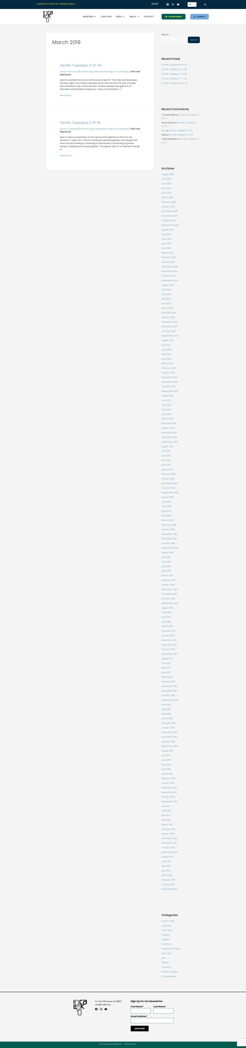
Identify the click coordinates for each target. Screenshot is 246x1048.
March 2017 (167, 677)
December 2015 (169, 732)
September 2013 (169, 852)
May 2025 (166, 243)
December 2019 (169, 534)
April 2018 (166, 621)
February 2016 (168, 723)
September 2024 (170, 280)
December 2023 (169, 321)
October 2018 (168, 598)
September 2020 (169, 492)
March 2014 (167, 824)
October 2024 (168, 275)
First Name (136, 1006)
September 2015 (169, 746)
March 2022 (167, 418)
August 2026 (167, 174)
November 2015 (169, 736)
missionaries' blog (103, 71)
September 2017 (169, 653)
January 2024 (168, 317)
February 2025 (168, 257)
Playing (165, 962)
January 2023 (168, 372)
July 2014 (165, 806)
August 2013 (167, 856)
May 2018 (166, 617)
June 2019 (166, 561)
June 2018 (166, 612)
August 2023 (167, 340)
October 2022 (168, 386)
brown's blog (86, 71)
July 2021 (165, 451)
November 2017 (169, 644)
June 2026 (166, 183)
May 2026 (166, 188)
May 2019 (165, 566)
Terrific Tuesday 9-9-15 (180, 130)
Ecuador (165, 934)
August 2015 (167, 750)
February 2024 (168, 312)
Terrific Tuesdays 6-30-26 (174, 83)
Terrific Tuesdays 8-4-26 (174, 69)
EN (190, 4)
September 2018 (169, 603)
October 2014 (168, 796)
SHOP (154, 4)
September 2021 (169, 441)
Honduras (166, 944)
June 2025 (166, 238)
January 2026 (168, 206)
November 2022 (169, 381)
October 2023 (168, 331)
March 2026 (167, 197)
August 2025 (167, 229)
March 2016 (167, 718)
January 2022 (168, 428)
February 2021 (168, 474)
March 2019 (167, 575)
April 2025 (166, 248)
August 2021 (167, 446)
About (132, 16)
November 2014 (169, 792)
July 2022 (166, 400)
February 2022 (168, 423)
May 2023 (166, 354)
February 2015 (168, 778)
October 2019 (168, 543)
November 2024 (169, 271)
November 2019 (169, 538)
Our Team (106, 16)
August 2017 (167, 658)
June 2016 (166, 704)
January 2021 (167, 478)
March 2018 (167, 626)
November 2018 (169, 594)
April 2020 (166, 515)
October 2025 (168, 220)
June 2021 (166, 455)
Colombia (166, 925)
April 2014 (166, 819)
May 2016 (166, 709)
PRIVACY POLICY (130, 1044)
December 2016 (169, 686)
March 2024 (167, 308)
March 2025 (167, 252)
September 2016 (169, 700)
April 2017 (166, 672)
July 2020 (166, 501)
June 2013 (166, 861)
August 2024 (167, 285)
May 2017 (166, 667)
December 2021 (169, 432)
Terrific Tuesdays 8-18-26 (174, 64)
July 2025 (166, 234)
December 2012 (169, 889)
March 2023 (167, 363)
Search (165, 34)
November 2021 (169, 437)
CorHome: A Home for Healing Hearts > (56, 3)
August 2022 (167, 395)
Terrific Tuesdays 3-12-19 (80, 122)
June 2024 (166, 294)
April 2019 (166, 570)
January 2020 (168, 529)
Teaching (166, 967)
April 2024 (166, 303)
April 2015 (166, 769)
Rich (163, 130)
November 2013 (169, 843)
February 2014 (168, 829)
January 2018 (168, 635)
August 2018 (167, 607)
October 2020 (168, 487)
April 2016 (166, 713)
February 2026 (168, 202)
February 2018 (168, 630)
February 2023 (168, 368)
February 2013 (168, 879)
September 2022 (169, 391)
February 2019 (168, 580)
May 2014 (166, 815)
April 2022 (166, 414)
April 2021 (166, 464)
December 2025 (169, 211)
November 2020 (169, 483)
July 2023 (166, 345)
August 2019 (167, 552)
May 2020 (166, 511)
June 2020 (166, 506)
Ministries (88, 16)
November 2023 (169, 326)
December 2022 (169, 377)
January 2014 (168, 833)
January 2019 (167, 584)
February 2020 (168, 524)
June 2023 (166, 349)
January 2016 (168, 727)
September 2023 (169, 335)
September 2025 (169, 225)
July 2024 (166, 289)
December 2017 (169, 640)
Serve (119, 16)
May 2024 (166, 298)
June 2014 (166, 810)
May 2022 (166, 409)
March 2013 (167, 875)
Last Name (159, 1006)
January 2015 (168, 783)
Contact (149, 16)
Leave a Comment (69, 71)
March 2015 (167, 773)
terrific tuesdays (121, 71)
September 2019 (169, 547)
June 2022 (166, 404)
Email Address (138, 1016)
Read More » (66, 95)
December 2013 (169, 838)
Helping (165, 939)
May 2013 (165, 866)
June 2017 (166, 663)
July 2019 (165, 557)
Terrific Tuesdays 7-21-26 (174, 73)
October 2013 (168, 847)
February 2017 (168, 681)
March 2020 (167, 520)
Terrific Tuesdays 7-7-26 (173, 78)
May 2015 (166, 764)
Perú (163, 957)
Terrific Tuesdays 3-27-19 (80, 65)
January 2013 (167, 884)
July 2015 (165, 755)
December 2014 (169, 787)
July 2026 (166, 179)
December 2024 (169, 266)
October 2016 (168, 695)
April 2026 (166, 192)
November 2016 (169, 690)
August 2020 (167, 497)
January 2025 (168, 262)
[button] (205, 4)
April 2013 (166, 870)
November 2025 (169, 215)
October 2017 (168, 649)
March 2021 (167, 469)
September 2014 (169, 801)
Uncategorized (168, 976)
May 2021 (165, 460)
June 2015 (166, 760)
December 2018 (169, 589)
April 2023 (166, 358)
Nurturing (166, 953)
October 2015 (168, 741)
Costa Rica (166, 930)
